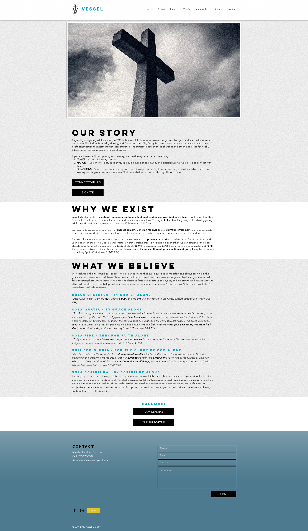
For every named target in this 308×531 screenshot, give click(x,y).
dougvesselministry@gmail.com (90, 460)
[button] (161, 9)
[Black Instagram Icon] (82, 510)
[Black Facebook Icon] (74, 510)
